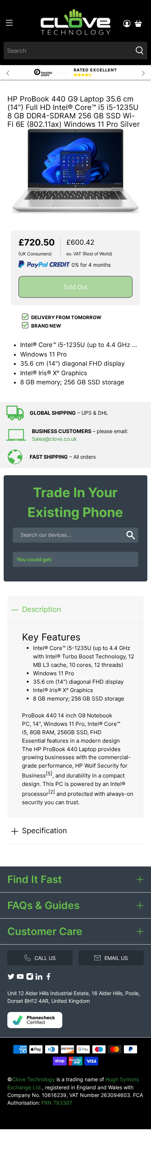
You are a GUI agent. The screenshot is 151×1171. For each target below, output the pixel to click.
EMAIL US (116, 958)
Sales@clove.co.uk (54, 439)
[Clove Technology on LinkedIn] (39, 978)
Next (143, 72)
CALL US (45, 958)
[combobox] (68, 50)
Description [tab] (41, 609)
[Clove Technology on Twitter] (11, 978)
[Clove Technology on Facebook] (48, 978)
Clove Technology (33, 1079)
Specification (44, 830)
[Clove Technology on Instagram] (29, 978)
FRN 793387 (56, 1103)
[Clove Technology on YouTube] (20, 978)
